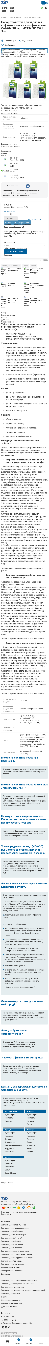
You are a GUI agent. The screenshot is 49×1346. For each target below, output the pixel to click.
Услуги (4, 1297)
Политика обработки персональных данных (19, 1212)
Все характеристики (9, 144)
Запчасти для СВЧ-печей (11, 1238)
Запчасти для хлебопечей (12, 1231)
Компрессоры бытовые (10, 1267)
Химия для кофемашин (11, 266)
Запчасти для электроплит (12, 1245)
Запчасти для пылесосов (11, 1248)
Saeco (33, 266)
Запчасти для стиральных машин (15, 1228)
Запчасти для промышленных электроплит (19, 1280)
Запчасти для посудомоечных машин (16, 1254)
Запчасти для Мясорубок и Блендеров (17, 1258)
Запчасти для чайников (11, 1241)
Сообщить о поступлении (17, 223)
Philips (25, 266)
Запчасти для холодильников (13, 1225)
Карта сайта (6, 1214)
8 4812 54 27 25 (7, 1317)
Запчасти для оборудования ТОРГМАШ (17, 1284)
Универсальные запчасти (11, 1271)
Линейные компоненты (10, 1300)
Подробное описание (9, 113)
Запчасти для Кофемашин (12, 1261)
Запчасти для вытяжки (10, 1294)
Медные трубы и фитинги (11, 1303)
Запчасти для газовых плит (12, 1287)
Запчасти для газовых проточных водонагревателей (23, 1290)
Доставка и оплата (9, 1307)
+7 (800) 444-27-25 (9, 1320)
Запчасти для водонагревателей (15, 1251)
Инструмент (6, 1274)
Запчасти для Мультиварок (12, 1264)
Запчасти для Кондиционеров (13, 1235)
